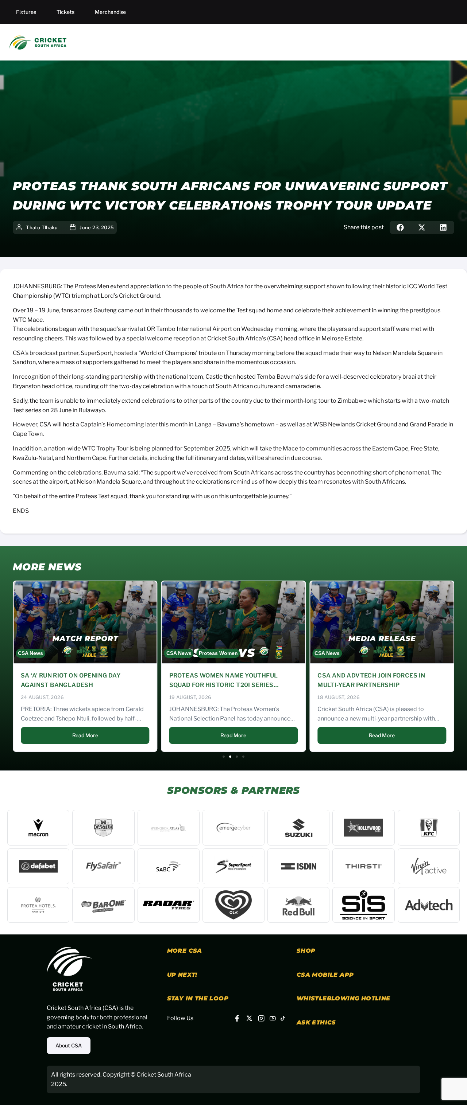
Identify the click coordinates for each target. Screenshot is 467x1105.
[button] (400, 227)
